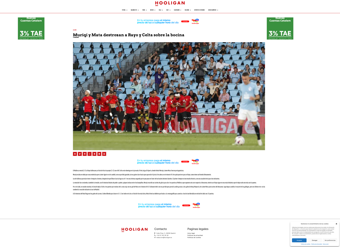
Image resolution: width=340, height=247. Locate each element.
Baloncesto (134, 10)
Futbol (124, 10)
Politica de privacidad (316, 244)
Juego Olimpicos (212, 10)
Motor (152, 10)
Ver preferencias (330, 240)
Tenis (143, 10)
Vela (160, 10)
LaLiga (74, 30)
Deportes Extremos (199, 10)
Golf (167, 10)
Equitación (176, 10)
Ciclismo (187, 10)
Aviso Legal (325, 244)
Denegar (314, 240)
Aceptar (299, 240)
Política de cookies (305, 244)
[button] (336, 224)
